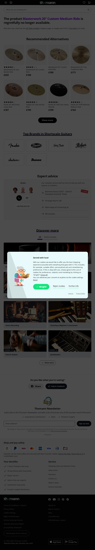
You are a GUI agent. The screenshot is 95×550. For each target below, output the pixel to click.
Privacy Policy (80, 293)
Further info (74, 286)
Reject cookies (59, 286)
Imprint (70, 293)
